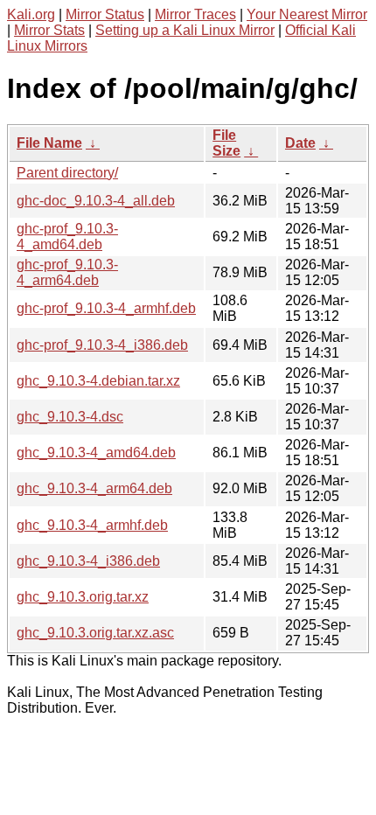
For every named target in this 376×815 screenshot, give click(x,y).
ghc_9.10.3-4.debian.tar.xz (98, 380)
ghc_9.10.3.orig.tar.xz (83, 596)
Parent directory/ (67, 172)
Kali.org (31, 14)
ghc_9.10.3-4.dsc (70, 416)
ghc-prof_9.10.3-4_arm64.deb (67, 272)
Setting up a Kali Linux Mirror (185, 30)
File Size (226, 143)
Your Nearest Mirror (307, 14)
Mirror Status (105, 14)
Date (300, 143)
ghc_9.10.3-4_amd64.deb (96, 452)
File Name (49, 143)
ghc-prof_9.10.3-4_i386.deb (102, 345)
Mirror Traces (195, 14)
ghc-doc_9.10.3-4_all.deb (96, 200)
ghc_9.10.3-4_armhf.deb (92, 525)
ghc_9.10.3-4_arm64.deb (94, 488)
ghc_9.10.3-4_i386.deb (88, 561)
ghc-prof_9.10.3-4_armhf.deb (106, 308)
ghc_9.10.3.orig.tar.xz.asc (95, 632)
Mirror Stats (49, 30)
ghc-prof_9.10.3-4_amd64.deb (67, 236)
